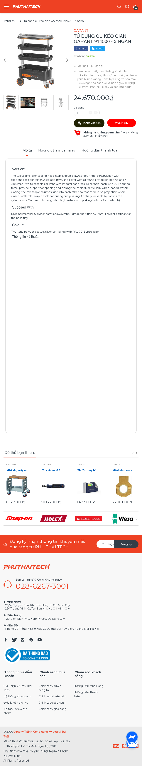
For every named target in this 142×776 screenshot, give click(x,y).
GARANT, (83, 75)
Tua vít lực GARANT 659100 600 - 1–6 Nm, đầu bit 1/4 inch (53, 470)
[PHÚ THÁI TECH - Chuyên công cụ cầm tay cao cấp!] (26, 6)
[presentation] (133, 453)
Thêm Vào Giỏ (91, 123)
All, (96, 71)
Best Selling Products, (113, 71)
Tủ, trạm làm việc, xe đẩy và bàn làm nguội (104, 87)
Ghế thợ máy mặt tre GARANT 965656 (18, 470)
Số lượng (79, 107)
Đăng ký (126, 544)
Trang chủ (10, 21)
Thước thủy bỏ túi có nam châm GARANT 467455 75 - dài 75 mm (88, 470)
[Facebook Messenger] (132, 737)
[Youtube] (40, 640)
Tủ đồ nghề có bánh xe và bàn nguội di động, (106, 83)
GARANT (81, 31)
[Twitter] (14, 640)
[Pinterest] (31, 640)
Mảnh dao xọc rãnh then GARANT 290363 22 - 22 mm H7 (124, 470)
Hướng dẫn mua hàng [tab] (56, 150)
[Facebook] (6, 640)
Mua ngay (121, 122)
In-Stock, (96, 75)
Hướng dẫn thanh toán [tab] (101, 150)
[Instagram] (23, 640)
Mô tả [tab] (27, 150)
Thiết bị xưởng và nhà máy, (119, 79)
